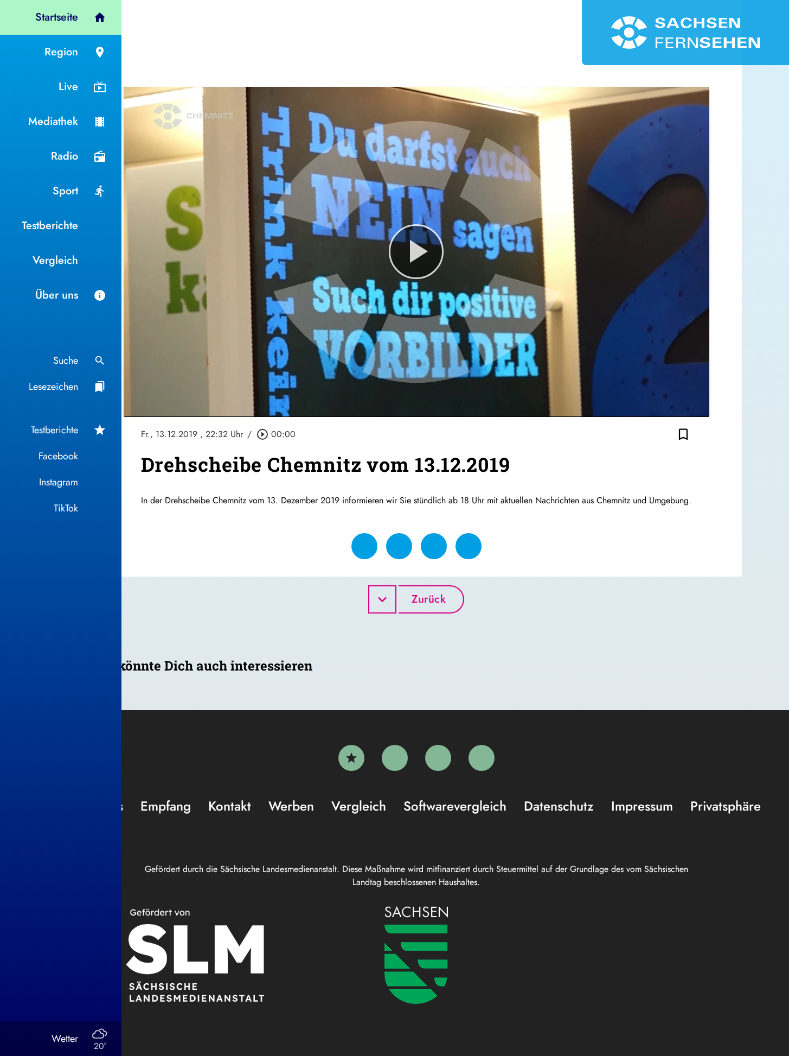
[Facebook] (395, 758)
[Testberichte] (351, 758)
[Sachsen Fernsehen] (685, 32)
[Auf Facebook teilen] (364, 546)
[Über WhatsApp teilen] (434, 546)
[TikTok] (482, 758)
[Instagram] (438, 758)
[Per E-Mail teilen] (469, 546)
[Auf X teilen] (399, 546)
